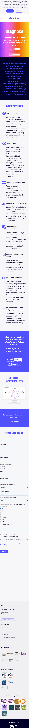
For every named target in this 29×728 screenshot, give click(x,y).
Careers (3, 631)
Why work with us (5, 627)
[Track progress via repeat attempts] (14, 393)
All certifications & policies (8, 637)
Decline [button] (19, 10)
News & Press (4, 634)
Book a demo (14, 421)
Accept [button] (10, 11)
